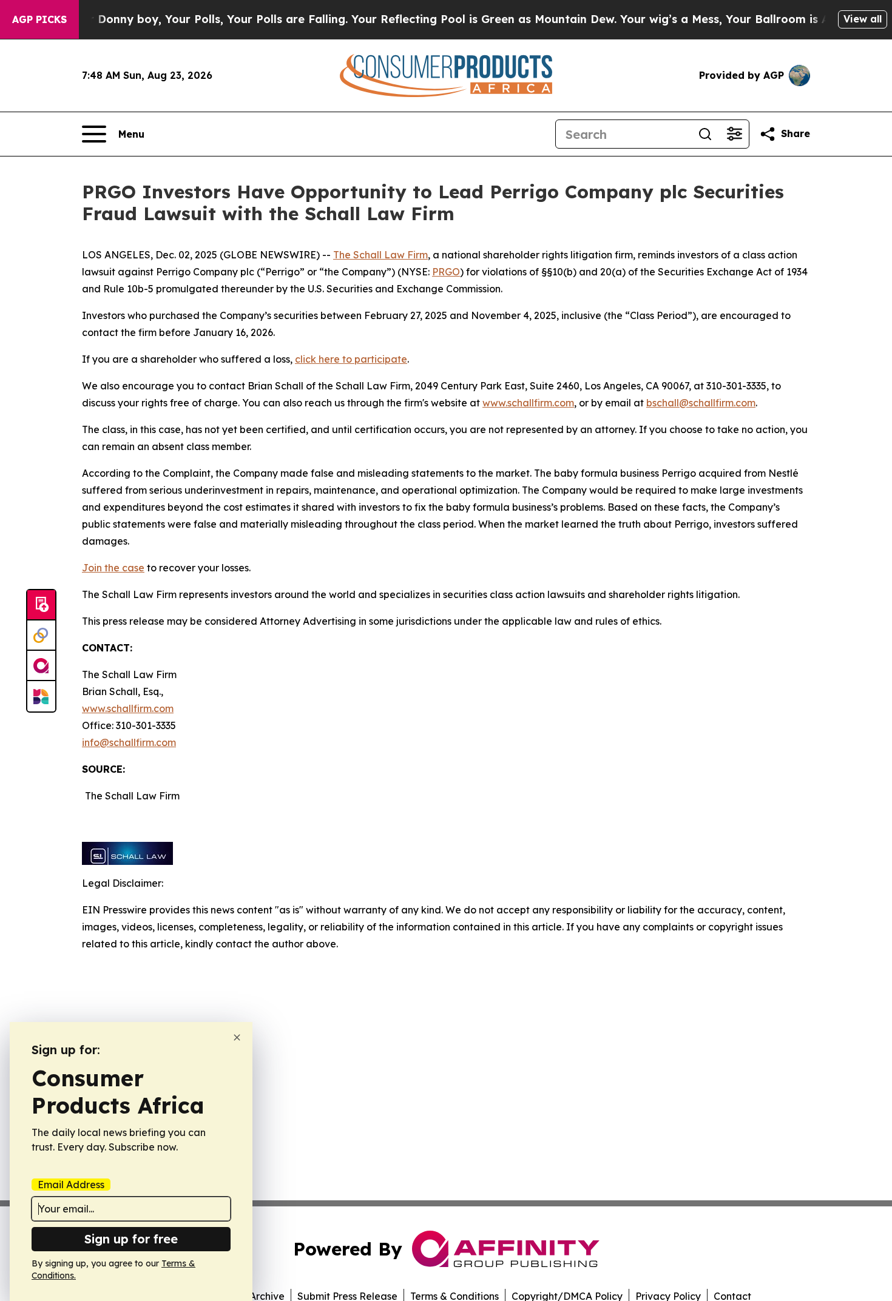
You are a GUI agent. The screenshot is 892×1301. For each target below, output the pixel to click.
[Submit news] (41, 605)
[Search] (705, 134)
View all (862, 19)
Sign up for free (131, 1238)
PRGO (446, 272)
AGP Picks (39, 19)
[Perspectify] (41, 635)
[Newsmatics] (41, 696)
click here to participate (351, 359)
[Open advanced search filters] (734, 134)
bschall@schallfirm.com (700, 403)
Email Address (71, 1184)
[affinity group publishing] (41, 666)
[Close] (237, 1037)
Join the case (113, 568)
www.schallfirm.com (128, 708)
